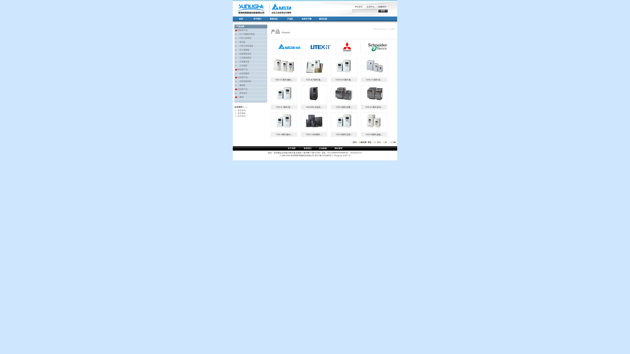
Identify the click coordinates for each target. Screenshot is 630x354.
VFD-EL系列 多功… (374, 107)
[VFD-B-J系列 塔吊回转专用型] (284, 93)
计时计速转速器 (246, 46)
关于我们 (257, 19)
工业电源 (243, 65)
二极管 (241, 97)
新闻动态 (274, 19)
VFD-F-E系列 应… (374, 80)
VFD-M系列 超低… (374, 134)
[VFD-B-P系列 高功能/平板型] (314, 66)
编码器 (242, 85)
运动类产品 (243, 77)
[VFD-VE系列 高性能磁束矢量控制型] (284, 66)
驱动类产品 (243, 69)
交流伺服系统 (245, 81)
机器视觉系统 (245, 54)
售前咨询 (242, 110)
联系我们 (308, 148)
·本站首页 (358, 7)
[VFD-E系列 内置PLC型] (344, 93)
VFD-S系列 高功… (284, 134)
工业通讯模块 (245, 58)
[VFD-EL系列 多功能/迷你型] (374, 93)
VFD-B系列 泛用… (344, 134)
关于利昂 (292, 148)
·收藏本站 (382, 7)
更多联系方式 (356, 153)
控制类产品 (243, 30)
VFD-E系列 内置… (344, 107)
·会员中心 (370, 7)
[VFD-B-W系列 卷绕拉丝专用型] (344, 66)
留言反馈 (323, 19)
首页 (241, 19)
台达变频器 (244, 73)
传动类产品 (243, 89)
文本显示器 (244, 61)
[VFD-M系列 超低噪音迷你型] (374, 120)
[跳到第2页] (395, 142)
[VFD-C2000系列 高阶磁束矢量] (314, 120)
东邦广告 (347, 155)
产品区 (290, 19)
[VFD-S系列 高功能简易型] (284, 120)
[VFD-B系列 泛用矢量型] (344, 120)
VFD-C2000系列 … (314, 134)
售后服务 (242, 113)
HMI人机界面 (245, 38)
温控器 (242, 42)
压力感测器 (244, 50)
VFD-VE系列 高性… (284, 80)
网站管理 (338, 148)
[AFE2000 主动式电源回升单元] (314, 93)
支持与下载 (307, 19)
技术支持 (242, 116)
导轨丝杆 (243, 93)
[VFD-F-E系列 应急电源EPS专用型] (374, 66)
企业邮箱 (323, 148)
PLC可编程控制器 (247, 34)
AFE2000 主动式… (314, 107)
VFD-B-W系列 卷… (344, 80)
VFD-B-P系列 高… (314, 80)
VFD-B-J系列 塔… (284, 107)
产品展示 (392, 29)
